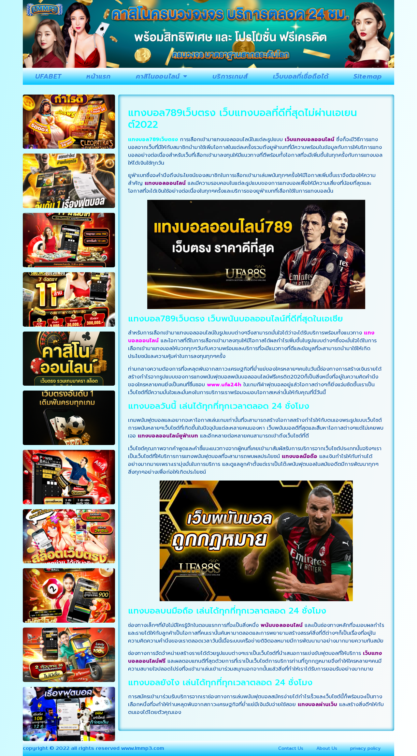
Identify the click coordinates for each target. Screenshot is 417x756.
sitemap (367, 76)
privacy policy (365, 748)
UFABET (48, 76)
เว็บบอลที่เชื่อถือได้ (301, 76)
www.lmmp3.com (142, 748)
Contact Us (290, 748)
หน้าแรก (98, 76)
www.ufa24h (224, 385)
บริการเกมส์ (230, 76)
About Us (326, 748)
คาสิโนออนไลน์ (158, 76)
